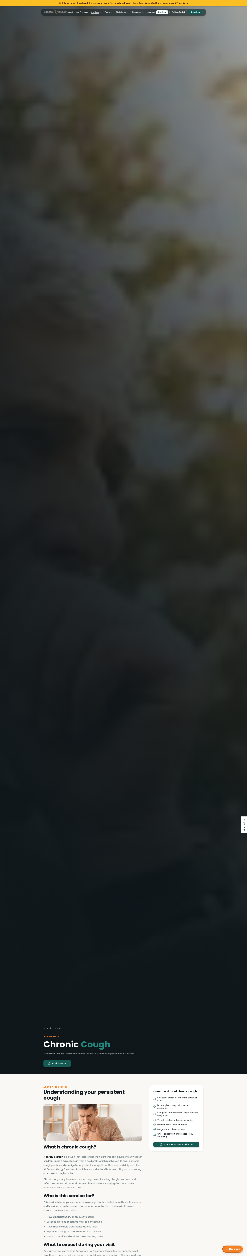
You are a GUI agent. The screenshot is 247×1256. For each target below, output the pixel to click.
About (70, 12)
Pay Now (162, 12)
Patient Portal (178, 12)
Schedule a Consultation (176, 1144)
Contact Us (244, 825)
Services (95, 12)
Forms (107, 12)
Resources (136, 12)
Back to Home (54, 1028)
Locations (151, 12)
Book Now (195, 12)
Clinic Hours (121, 12)
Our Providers (82, 12)
